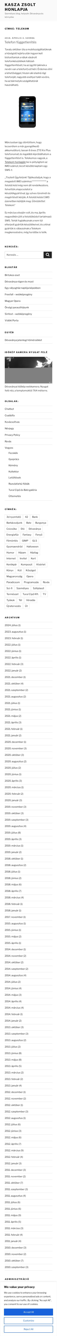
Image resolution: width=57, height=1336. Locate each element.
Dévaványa (35, 528)
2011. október (12, 1182)
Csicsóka (11, 528)
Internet (11, 558)
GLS (34, 540)
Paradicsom (13, 582)
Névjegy (9, 428)
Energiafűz (12, 534)
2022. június (11, 651)
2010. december (14, 1247)
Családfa (10, 415)
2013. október (12, 1027)
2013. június (11, 1053)
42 (26, 517)
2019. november (14, 806)
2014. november (14, 955)
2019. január (11, 852)
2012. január (11, 1163)
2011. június (11, 1208)
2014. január (11, 1020)
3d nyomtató (13, 517)
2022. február (12, 664)
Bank (35, 517)
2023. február (12, 638)
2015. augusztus (14, 923)
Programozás (31, 582)
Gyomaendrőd (14, 546)
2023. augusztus (14, 631)
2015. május (11, 936)
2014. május (11, 994)
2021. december (14, 677)
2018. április (11, 891)
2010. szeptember (15, 1267)
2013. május (11, 1059)
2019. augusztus (14, 826)
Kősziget (31, 570)
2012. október (12, 1105)
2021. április (11, 722)
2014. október (12, 962)
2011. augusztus (13, 1195)
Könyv (9, 570)
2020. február (12, 793)
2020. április (12, 780)
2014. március (12, 1007)
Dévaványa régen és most (19, 281)
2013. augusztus (14, 1040)
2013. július (11, 1046)
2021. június (11, 709)
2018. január (11, 910)
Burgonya (40, 522)
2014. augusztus (14, 975)
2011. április (11, 1221)
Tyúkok (10, 600)
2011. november (13, 1176)
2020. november (14, 748)
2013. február (12, 1079)
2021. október (12, 683)
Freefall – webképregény (18, 294)
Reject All (28, 1329)
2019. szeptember (15, 819)
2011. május (11, 1215)
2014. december (14, 949)
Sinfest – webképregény (18, 314)
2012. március (12, 1150)
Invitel (23, 558)
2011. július (11, 1202)
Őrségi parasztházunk (17, 307)
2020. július (11, 767)
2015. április (11, 943)
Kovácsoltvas (12, 422)
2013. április (11, 1066)
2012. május (11, 1137)
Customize (28, 1320)
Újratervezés (13, 606)
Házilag (34, 552)
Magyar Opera (12, 301)
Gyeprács (14, 459)
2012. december (14, 1092)
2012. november (14, 1098)
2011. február (12, 1234)
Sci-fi (9, 588)
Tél (20, 600)
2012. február (12, 1157)
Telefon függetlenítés (20, 42)
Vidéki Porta (11, 320)
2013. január (11, 1085)
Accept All (28, 1312)
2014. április (11, 1001)
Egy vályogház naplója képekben (23, 288)
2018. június (11, 878)
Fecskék (13, 453)
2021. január (11, 735)
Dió (23, 528)
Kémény (13, 465)
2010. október (12, 1260)
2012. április (11, 1144)
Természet (12, 594)
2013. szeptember (15, 1033)
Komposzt (26, 564)
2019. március (12, 845)
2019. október (12, 813)
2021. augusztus (14, 696)
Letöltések (15, 477)
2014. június (11, 988)
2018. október (12, 858)
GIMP (25, 540)
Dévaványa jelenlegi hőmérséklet (23, 340)
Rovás (8, 441)
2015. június (11, 930)
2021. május (11, 716)
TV (44, 594)
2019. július (11, 832)
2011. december (13, 1170)
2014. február (12, 1014)
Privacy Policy (12, 435)
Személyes (22, 588)
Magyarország (14, 576)
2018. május (11, 884)
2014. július (11, 981)
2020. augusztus (14, 761)
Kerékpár (11, 564)
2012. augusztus (14, 1118)
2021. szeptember (15, 690)
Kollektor (14, 471)
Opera (29, 576)
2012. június (11, 1131)
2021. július (11, 703)
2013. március (12, 1072)
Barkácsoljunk (14, 522)
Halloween (32, 546)
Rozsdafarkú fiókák (19, 483)
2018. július (11, 871)
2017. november (14, 917)
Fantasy (27, 534)
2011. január (11, 1241)
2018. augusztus (14, 865)
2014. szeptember (15, 968)
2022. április (11, 657)
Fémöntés (12, 540)
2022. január (12, 670)
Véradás (30, 600)
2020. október (13, 755)
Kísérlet (40, 564)
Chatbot (9, 409)
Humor (10, 552)
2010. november (14, 1254)
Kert (33, 558)
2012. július (11, 1124)
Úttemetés (15, 496)
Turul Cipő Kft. (31, 594)
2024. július (11, 625)
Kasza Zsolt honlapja (20, 7)
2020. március (13, 787)
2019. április (11, 839)
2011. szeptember (15, 1189)
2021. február (12, 729)
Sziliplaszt (38, 588)
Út (26, 606)
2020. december (14, 742)
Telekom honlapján (15, 162)
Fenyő (38, 534)
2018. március (12, 897)
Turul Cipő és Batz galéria (23, 490)
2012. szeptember (15, 1111)
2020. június (12, 774)
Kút (20, 570)
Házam (22, 552)
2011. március (12, 1228)
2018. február (12, 904)
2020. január (12, 800)
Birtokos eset (12, 275)
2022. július (11, 644)
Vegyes (9, 447)
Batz (28, 522)
